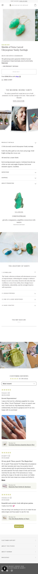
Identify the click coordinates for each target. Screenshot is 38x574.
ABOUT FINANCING (8, 183)
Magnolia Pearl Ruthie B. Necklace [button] (20, 487)
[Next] (36, 366)
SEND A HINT (8, 80)
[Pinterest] (7, 570)
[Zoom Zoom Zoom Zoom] (19, 25)
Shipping (5, 177)
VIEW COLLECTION (18, 101)
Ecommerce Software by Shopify (13, 568)
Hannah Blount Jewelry (11, 566)
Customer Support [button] (8, 540)
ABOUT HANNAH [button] (7, 552)
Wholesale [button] (5, 557)
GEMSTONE (5, 172)
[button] (5, 45)
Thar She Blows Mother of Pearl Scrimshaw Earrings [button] (19, 519)
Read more (5, 63)
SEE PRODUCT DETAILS (10, 66)
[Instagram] (12, 570)
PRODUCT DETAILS (8, 142)
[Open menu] (4, 5)
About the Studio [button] (8, 546)
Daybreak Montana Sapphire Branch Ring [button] (21, 445)
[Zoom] (6, 37)
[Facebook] (2, 570)
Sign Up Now (23, 1)
